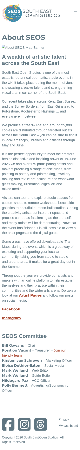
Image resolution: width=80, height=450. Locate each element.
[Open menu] (75, 13)
